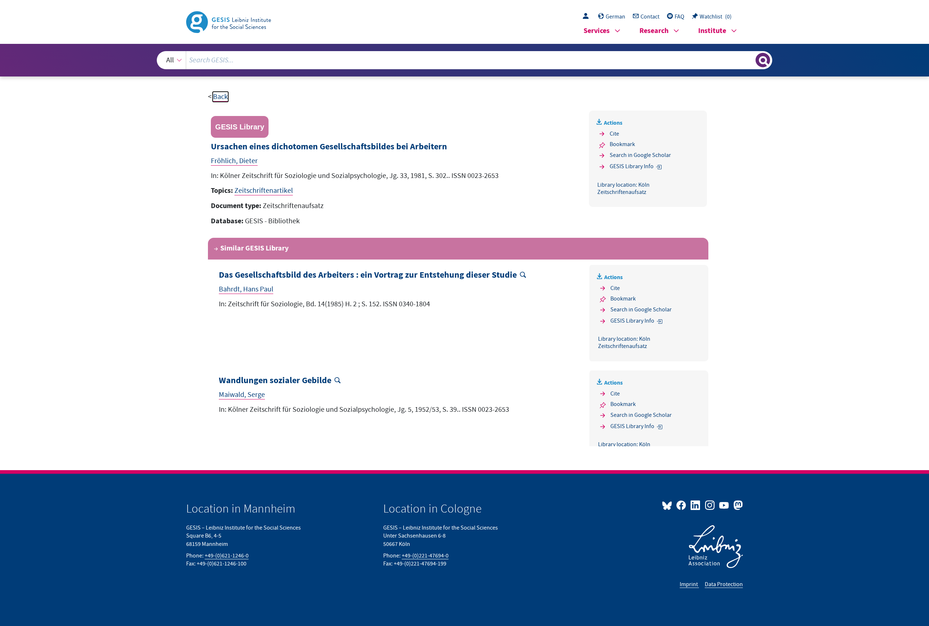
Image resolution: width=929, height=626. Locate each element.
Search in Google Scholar (640, 155)
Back (220, 96)
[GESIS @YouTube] (724, 505)
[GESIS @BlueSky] (668, 505)
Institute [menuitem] (712, 31)
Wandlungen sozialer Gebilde (275, 381)
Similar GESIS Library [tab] (254, 248)
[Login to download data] (587, 16)
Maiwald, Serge (242, 394)
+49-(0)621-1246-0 (227, 555)
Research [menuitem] (653, 31)
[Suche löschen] (749, 59)
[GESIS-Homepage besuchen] (229, 21)
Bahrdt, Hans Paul (246, 289)
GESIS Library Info (632, 166)
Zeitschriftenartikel (263, 190)
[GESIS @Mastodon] (737, 505)
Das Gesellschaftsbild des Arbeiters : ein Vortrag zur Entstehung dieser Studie (368, 275)
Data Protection (724, 584)
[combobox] (464, 60)
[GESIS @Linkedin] (696, 505)
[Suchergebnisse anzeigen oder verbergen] (762, 60)
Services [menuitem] (597, 31)
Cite (614, 133)
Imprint (689, 584)
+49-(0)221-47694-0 (425, 555)
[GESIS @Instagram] (710, 505)
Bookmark (622, 144)
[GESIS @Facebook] (682, 505)
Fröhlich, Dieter (234, 161)
